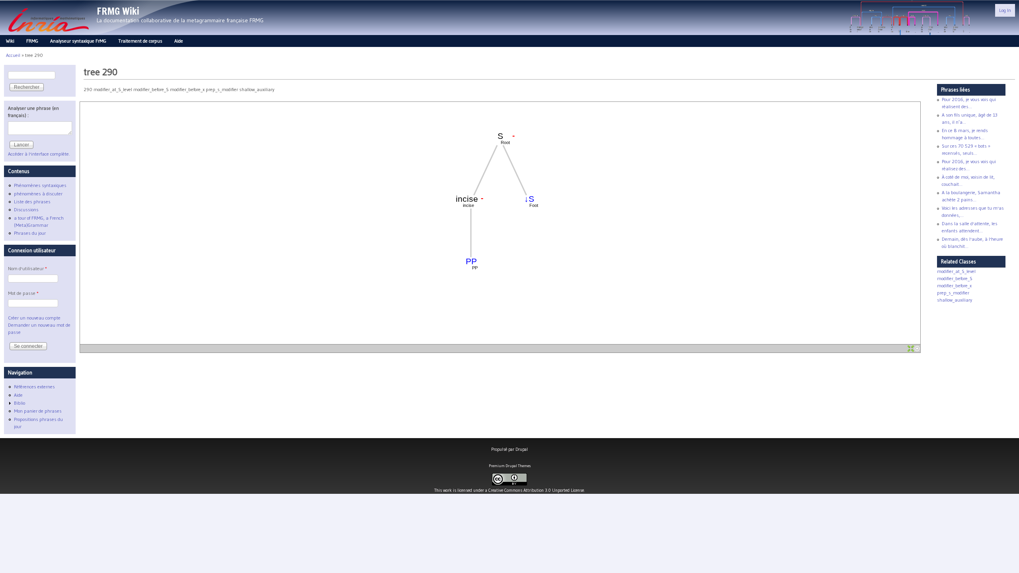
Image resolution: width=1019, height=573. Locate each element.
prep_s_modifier (953, 293)
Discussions (26, 209)
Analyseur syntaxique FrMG (78, 41)
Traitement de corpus (140, 41)
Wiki (10, 41)
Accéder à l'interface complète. (39, 154)
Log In (1005, 10)
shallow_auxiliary (954, 300)
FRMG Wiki (118, 11)
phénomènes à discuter (38, 194)
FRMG (32, 41)
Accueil (13, 55)
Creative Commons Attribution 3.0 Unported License (536, 490)
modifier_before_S (954, 278)
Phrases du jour (30, 233)
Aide (178, 41)
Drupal (521, 449)
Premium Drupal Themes (510, 466)
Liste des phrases (32, 202)
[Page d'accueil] (48, 34)
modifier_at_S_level (956, 271)
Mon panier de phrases (38, 411)
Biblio (19, 403)
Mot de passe (23, 293)
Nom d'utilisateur (27, 268)
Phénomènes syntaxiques (40, 185)
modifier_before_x (954, 285)
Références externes (34, 387)
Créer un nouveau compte (34, 318)
